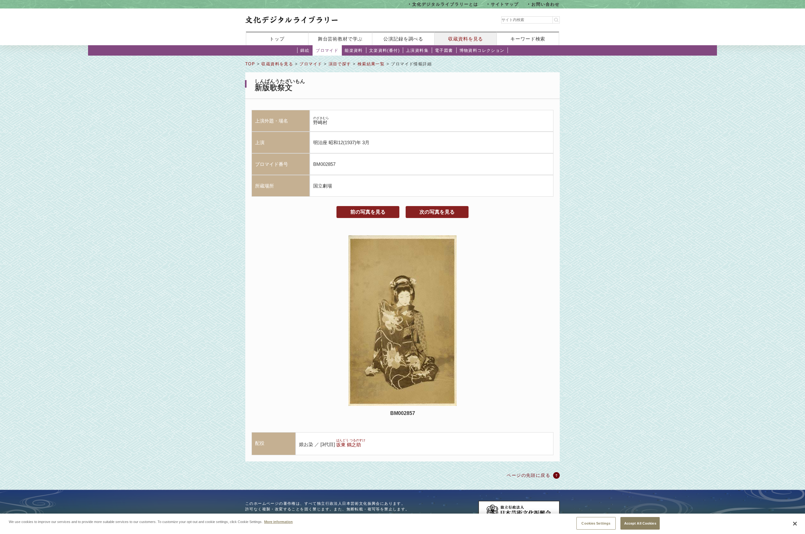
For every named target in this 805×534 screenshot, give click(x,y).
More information (278, 521)
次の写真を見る (437, 212)
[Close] (795, 524)
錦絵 (304, 50)
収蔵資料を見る (465, 38)
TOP (250, 64)
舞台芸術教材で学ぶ (340, 38)
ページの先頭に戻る (528, 475)
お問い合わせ (545, 4)
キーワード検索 (527, 38)
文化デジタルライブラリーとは (445, 4)
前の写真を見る (368, 212)
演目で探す (340, 64)
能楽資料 (354, 50)
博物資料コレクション (482, 50)
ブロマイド (327, 50)
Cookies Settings (595, 523)
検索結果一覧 (371, 64)
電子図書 (444, 50)
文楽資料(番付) (384, 50)
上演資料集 (417, 50)
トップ (277, 38)
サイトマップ (505, 4)
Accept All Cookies (640, 523)
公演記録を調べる (403, 38)
